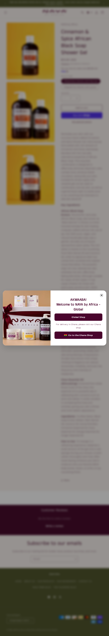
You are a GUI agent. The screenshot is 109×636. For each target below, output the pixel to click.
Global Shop (78, 317)
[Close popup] (101, 295)
